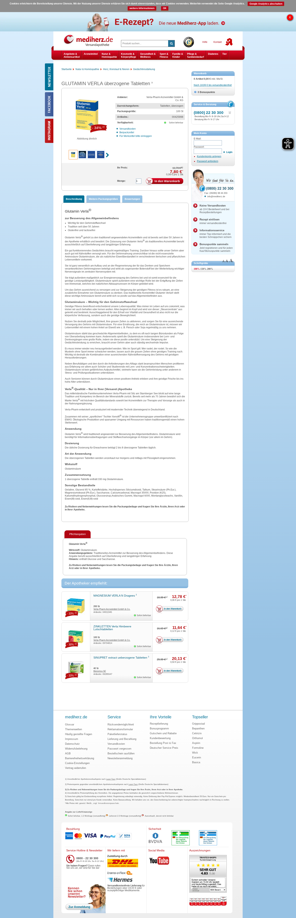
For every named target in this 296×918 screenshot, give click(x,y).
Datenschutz (72, 743)
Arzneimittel (91, 54)
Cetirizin (197, 733)
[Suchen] (171, 43)
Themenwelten (73, 729)
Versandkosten (116, 743)
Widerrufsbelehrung (76, 748)
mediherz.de (76, 717)
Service (114, 717)
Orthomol (197, 738)
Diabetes (213, 54)
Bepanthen (198, 728)
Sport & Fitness (164, 55)
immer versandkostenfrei (213, 221)
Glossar (69, 724)
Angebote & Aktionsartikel (72, 55)
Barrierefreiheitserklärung (79, 758)
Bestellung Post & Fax (163, 743)
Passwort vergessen (119, 748)
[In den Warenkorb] (164, 182)
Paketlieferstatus (117, 734)
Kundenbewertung (160, 738)
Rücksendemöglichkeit (121, 724)
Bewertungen (132, 199)
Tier (224, 54)
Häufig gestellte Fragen (78, 734)
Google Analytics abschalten (265, 3)
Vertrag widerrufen (75, 767)
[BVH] (155, 838)
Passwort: (199, 147)
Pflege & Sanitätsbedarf (195, 55)
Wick (195, 752)
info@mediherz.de (216, 196)
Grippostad (198, 723)
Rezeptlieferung (159, 723)
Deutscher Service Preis (164, 747)
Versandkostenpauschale (108, 803)
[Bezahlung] (105, 836)
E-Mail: (197, 138)
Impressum (71, 738)
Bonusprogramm (159, 728)
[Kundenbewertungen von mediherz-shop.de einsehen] (208, 874)
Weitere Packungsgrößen (103, 199)
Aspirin (196, 743)
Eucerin (196, 757)
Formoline (198, 747)
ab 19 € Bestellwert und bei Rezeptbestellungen (214, 209)
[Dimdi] (181, 838)
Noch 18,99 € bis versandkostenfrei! (213, 85)
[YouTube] (159, 861)
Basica (196, 762)
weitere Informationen (141, 8)
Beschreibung (74, 199)
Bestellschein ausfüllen (121, 753)
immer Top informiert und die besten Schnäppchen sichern (216, 234)
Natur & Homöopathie (109, 55)
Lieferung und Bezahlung (122, 738)
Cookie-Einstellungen (77, 763)
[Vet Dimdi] (208, 838)
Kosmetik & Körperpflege (128, 55)
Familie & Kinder (177, 55)
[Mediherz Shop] (90, 40)
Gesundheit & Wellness (148, 55)
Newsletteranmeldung (120, 758)
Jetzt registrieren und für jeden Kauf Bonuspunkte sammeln (216, 247)
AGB (68, 753)
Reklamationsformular (120, 729)
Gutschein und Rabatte (163, 733)
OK (165, 8)
